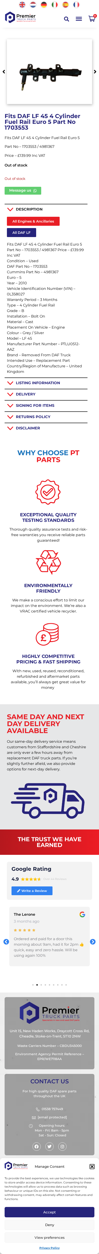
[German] (44, 4)
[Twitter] (49, 1146)
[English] (22, 4)
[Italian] (55, 4)
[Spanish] (66, 4)
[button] (92, 1166)
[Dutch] (33, 4)
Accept (49, 1212)
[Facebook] (36, 1146)
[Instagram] (62, 1146)
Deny (49, 1225)
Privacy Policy (49, 1248)
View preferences (50, 1237)
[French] (76, 4)
